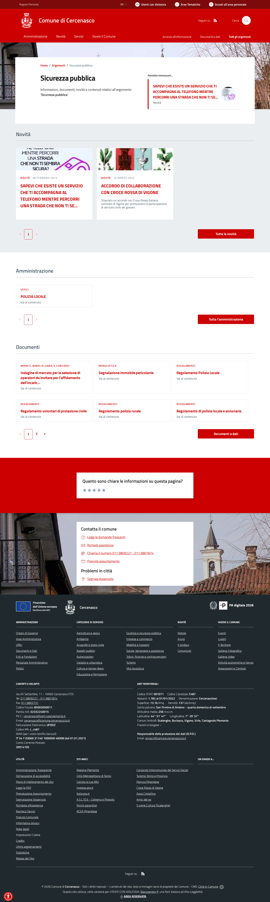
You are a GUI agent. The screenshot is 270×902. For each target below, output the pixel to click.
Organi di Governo (27, 633)
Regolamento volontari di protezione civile (54, 411)
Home (44, 65)
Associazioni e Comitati (232, 668)
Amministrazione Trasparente (34, 770)
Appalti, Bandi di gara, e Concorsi (45, 366)
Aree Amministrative (28, 639)
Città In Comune (208, 886)
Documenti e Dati (26, 651)
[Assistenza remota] (221, 886)
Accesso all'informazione (177, 37)
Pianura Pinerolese (147, 782)
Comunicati (184, 651)
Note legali (22, 829)
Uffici (25, 289)
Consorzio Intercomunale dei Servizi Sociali (162, 770)
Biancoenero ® (149, 891)
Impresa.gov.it (85, 787)
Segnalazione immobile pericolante (126, 373)
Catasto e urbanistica (89, 662)
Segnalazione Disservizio (31, 799)
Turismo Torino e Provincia (152, 776)
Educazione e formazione (92, 674)
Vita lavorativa (135, 668)
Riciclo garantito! (87, 805)
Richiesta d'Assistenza (29, 805)
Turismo (131, 662)
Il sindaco (183, 645)
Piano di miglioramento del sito (34, 782)
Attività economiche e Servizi (235, 662)
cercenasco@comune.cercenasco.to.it (47, 720)
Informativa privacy (27, 823)
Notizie (182, 633)
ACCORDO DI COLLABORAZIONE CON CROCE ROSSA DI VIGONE (131, 189)
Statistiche (22, 852)
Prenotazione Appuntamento (33, 793)
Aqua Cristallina (146, 793)
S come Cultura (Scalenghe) (153, 805)
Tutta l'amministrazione (226, 319)
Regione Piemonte (29, 4)
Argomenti (58, 65)
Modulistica (107, 366)
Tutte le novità (226, 233)
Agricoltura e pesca (88, 633)
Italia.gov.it (83, 793)
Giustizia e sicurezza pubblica (143, 633)
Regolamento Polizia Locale (198, 373)
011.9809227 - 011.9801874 (39, 698)
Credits (20, 840)
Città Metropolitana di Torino (94, 776)
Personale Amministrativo (32, 662)
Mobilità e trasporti (137, 645)
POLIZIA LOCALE (33, 296)
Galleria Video (226, 656)
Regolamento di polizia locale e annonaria (209, 411)
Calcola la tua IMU (88, 782)
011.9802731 (29, 703)
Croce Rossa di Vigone (149, 787)
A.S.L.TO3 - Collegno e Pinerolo (95, 799)
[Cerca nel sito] (246, 20)
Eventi (222, 633)
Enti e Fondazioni (26, 656)
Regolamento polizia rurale (120, 411)
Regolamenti (186, 366)
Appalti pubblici (86, 651)
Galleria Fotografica (230, 651)
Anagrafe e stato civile (90, 645)
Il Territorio (224, 645)
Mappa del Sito (25, 858)
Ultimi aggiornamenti (29, 846)
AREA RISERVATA (135, 896)
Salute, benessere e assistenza (145, 651)
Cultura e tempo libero (90, 668)
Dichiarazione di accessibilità (33, 776)
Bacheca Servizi (25, 811)
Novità (25, 178)
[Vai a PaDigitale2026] (231, 605)
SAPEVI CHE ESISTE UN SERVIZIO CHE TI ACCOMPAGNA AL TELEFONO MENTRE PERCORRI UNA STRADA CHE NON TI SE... (185, 91)
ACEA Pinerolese (87, 811)
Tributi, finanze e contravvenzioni (146, 656)
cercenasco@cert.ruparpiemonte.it (45, 716)
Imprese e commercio (139, 639)
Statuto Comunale (27, 817)
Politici (20, 668)
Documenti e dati (226, 433)
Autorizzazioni (85, 656)
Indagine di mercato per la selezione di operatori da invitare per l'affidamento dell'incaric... (50, 377)
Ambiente (83, 639)
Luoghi (222, 639)
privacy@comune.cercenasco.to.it (165, 738)
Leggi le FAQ (23, 787)
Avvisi (181, 639)
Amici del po (143, 799)
